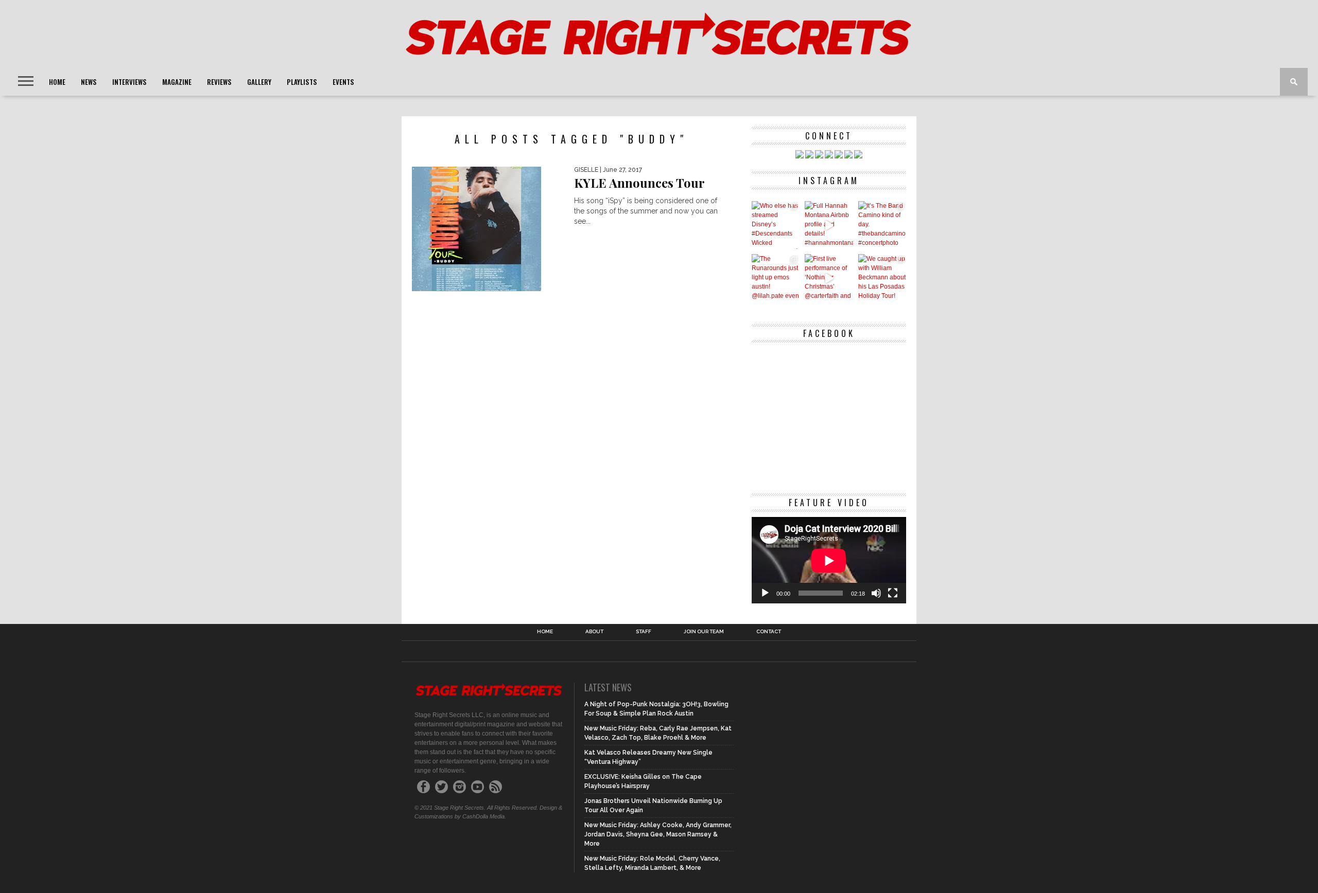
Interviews (129, 82)
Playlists (302, 82)
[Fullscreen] (893, 593)
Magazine (177, 82)
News (89, 82)
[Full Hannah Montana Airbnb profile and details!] (829, 225)
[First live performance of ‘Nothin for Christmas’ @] (829, 278)
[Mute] (876, 593)
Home (57, 82)
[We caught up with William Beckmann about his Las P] (882, 278)
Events (343, 82)
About (594, 631)
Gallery (259, 82)
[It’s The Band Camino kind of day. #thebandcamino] (882, 225)
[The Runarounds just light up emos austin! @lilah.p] (776, 278)
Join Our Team (704, 631)
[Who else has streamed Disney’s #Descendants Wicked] (776, 225)
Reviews (219, 82)
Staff (643, 631)
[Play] (765, 593)
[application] (829, 560)
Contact (768, 631)
